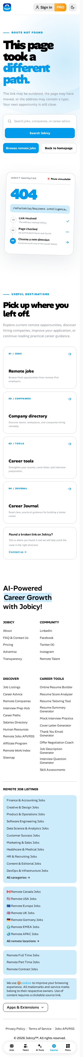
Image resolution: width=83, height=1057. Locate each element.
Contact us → (18, 552)
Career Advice (12, 694)
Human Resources (16, 729)
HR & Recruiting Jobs (22, 856)
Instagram (47, 652)
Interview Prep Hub (16, 708)
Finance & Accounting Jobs (26, 800)
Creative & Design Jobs (23, 807)
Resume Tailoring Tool (55, 701)
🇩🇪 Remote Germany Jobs (25, 920)
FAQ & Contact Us (16, 638)
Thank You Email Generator (51, 733)
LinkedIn (46, 631)
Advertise (10, 652)
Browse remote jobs (21, 148)
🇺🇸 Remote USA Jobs (22, 899)
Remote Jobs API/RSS (18, 736)
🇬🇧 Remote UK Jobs (21, 913)
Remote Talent (50, 659)
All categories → (18, 877)
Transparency (12, 659)
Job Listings (11, 687)
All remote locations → (23, 941)
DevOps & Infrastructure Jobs (27, 871)
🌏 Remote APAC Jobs (23, 934)
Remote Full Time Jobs (23, 955)
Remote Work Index (16, 750)
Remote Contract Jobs (22, 969)
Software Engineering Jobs (25, 821)
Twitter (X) (47, 645)
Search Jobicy (40, 133)
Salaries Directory (15, 722)
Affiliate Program (15, 743)
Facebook (46, 638)
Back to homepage (59, 148)
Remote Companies (17, 701)
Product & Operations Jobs (26, 814)
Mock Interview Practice (56, 718)
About (7, 631)
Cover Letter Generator (55, 725)
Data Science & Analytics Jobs (28, 828)
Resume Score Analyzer (56, 694)
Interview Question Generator (53, 761)
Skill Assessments (52, 770)
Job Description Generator (51, 751)
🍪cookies (24, 983)
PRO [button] (60, 7)
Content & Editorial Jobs (24, 864)
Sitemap (9, 757)
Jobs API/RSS (64, 1029)
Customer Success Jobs (23, 835)
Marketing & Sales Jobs (23, 842)
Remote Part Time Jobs (23, 962)
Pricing (8, 645)
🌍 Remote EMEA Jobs (23, 927)
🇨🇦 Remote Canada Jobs (24, 892)
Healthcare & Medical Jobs (25, 849)
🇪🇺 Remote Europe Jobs (24, 906)
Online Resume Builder (56, 687)
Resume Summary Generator (53, 709)
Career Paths (12, 715)
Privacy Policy (15, 1029)
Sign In (46, 7)
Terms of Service (40, 1029)
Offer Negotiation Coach (56, 742)
